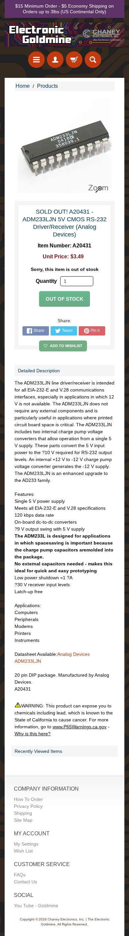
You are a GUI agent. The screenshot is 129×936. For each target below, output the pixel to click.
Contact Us (25, 881)
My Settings (26, 844)
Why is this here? (33, 733)
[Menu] (36, 59)
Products (47, 86)
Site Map (23, 820)
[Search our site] (93, 59)
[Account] (55, 59)
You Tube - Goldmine (36, 905)
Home (23, 86)
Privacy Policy (28, 806)
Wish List (23, 851)
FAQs (19, 874)
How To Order (28, 799)
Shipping (23, 813)
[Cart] (74, 59)
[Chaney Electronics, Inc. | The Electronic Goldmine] (64, 35)
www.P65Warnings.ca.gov (80, 726)
